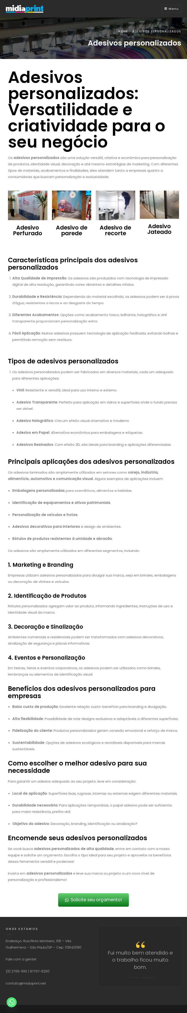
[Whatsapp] (12, 1002)
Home (123, 31)
